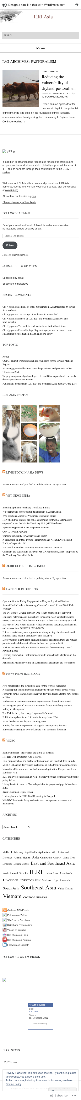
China (66, 857)
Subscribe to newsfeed (15, 283)
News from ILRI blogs (23, 674)
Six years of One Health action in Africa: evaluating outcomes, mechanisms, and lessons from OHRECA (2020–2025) (39, 626)
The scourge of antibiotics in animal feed (38, 314)
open (33, 196)
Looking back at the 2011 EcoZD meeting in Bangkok (28, 796)
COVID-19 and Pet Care (14, 531)
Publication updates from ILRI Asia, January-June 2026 (30, 717)
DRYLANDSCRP (50, 71)
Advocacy (18, 852)
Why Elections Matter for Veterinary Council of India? (29, 515)
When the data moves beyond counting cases (24, 721)
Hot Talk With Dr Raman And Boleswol (22, 756)
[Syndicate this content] (3, 472)
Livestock (10, 879)
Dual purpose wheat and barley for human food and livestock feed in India (38, 760)
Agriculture (44, 852)
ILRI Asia (33, 1011)
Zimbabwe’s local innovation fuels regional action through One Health (36, 701)
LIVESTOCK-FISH (30, 880)
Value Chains (65, 888)
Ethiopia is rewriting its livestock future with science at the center (34, 729)
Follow (10, 245)
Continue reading (13, 121)
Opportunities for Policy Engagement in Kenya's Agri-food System (35, 601)
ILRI (36, 871)
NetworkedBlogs (37, 1005)
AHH (55, 852)
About (5, 356)
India (48, 872)
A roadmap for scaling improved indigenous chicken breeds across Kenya (38, 689)
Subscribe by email (13, 277)
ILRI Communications (55, 96)
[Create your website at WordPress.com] (40, 4)
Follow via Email (16, 213)
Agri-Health (31, 852)
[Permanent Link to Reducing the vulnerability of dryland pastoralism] (20, 105)
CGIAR (57, 857)
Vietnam (12, 895)
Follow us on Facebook (21, 957)
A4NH (7, 852)
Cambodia (46, 857)
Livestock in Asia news (24, 472)
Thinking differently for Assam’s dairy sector (24, 535)
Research (65, 880)
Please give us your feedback (19, 202)
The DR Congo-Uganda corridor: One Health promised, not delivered (36, 612)
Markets (46, 880)
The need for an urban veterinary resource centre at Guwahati (32, 547)
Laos (56, 873)
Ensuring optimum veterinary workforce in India (26, 507)
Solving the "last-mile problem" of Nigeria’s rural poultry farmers (34, 725)
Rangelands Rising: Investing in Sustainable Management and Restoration (38, 662)
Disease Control (21, 863)
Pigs (55, 880)
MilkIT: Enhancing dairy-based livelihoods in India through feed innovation (39, 764)
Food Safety (19, 872)
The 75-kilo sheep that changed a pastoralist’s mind (27, 713)
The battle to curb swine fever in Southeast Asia (41, 326)
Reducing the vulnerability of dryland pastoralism (59, 82)
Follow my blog (40, 1023)
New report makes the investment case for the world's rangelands (34, 685)
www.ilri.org (11, 190)
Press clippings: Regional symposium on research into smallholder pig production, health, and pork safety (36, 331)
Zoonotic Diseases (35, 897)
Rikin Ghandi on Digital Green (17, 791)
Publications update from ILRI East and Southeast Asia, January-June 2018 (39, 383)
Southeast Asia (38, 887)
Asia (35, 857)
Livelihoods (66, 873)
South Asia (11, 887)
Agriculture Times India (25, 566)
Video (10, 740)
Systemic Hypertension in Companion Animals (25, 527)
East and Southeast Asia (53, 863)
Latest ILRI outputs (22, 589)
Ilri (30, 1018)
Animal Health (22, 857)
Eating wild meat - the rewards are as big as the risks (28, 752)
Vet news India (18, 495)
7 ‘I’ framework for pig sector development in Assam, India (31, 511)
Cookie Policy (13, 1084)
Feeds (6, 873)
